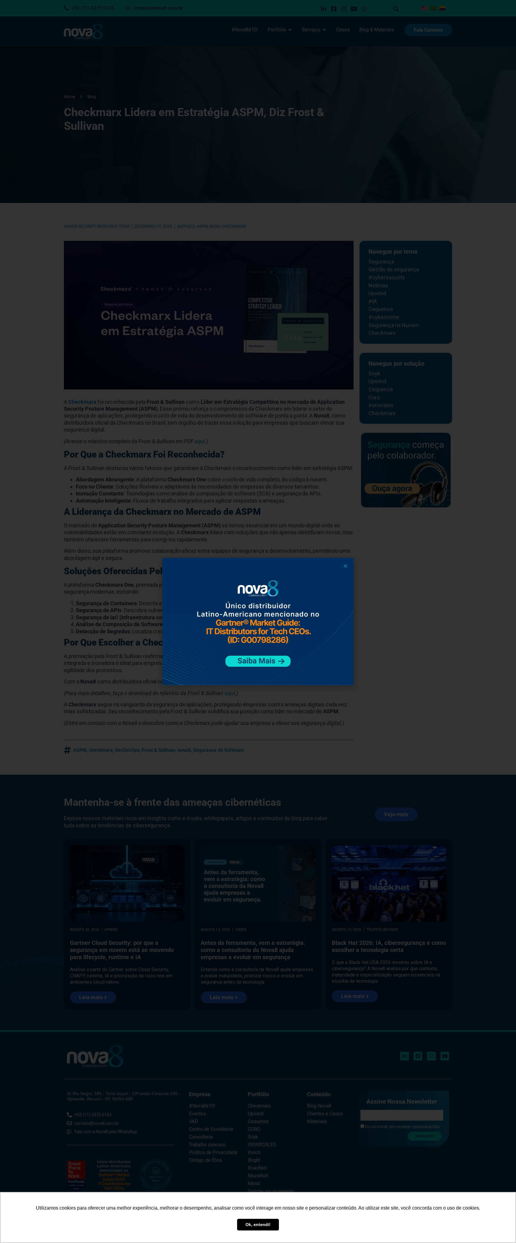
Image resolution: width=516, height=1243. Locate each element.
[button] (345, 566)
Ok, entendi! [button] (258, 1224)
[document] (258, 621)
